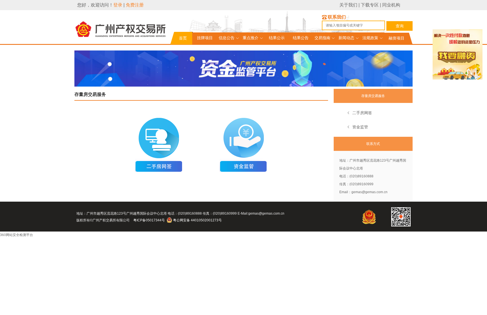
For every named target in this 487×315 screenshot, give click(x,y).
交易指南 (322, 38)
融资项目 (396, 38)
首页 (183, 38)
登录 (117, 5)
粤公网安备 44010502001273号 (197, 220)
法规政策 (370, 38)
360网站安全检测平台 (16, 235)
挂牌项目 (205, 38)
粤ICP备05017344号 (149, 220)
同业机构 (391, 5)
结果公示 (277, 38)
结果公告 (301, 38)
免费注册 (135, 5)
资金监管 (360, 127)
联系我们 (337, 17)
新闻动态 (346, 38)
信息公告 (226, 38)
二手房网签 (362, 113)
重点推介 (250, 38)
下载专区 (370, 5)
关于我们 (348, 5)
